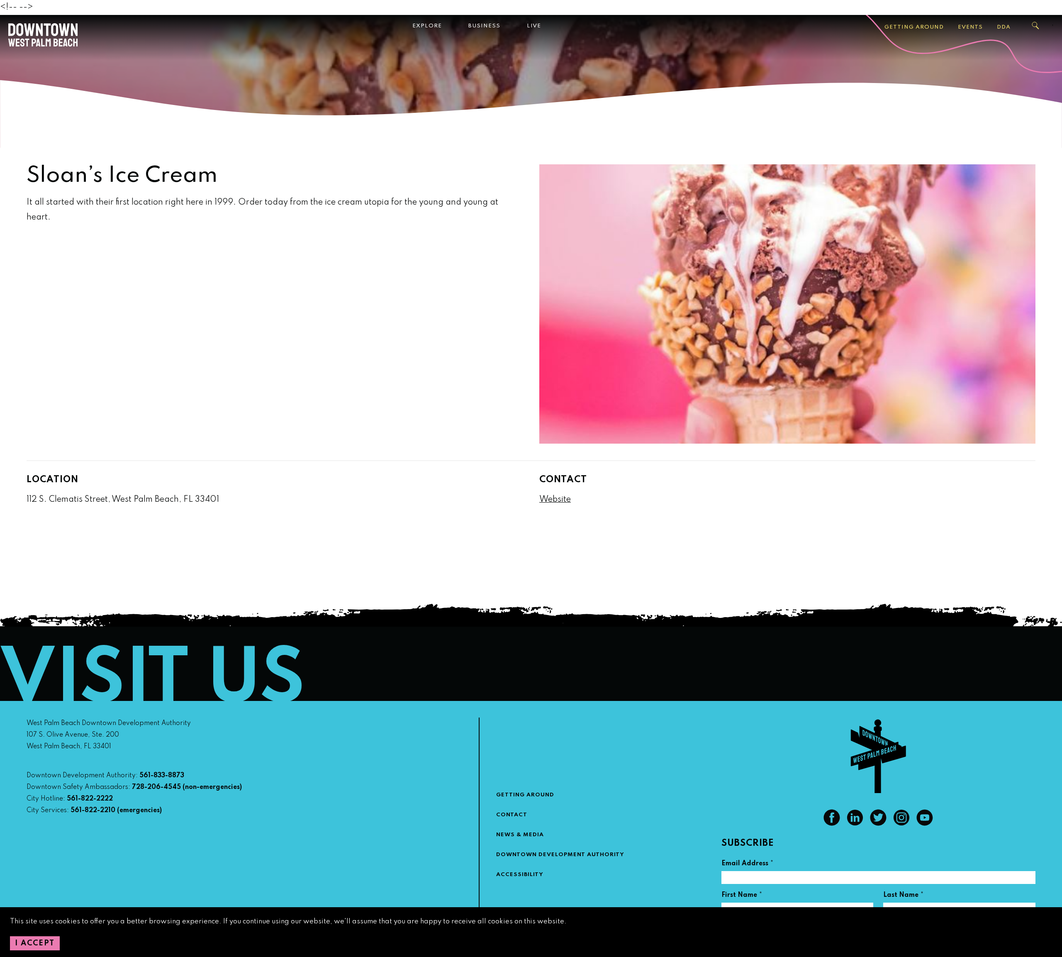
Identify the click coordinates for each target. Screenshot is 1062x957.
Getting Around (914, 27)
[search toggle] (1035, 25)
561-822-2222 (90, 799)
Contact (511, 815)
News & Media (520, 834)
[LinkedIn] (855, 824)
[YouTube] (924, 824)
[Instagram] (901, 824)
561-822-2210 (93, 810)
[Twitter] (878, 824)
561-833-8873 (161, 775)
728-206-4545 (156, 787)
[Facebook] (831, 824)
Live (534, 26)
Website (555, 500)
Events (970, 27)
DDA (1004, 27)
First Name (741, 896)
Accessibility (519, 874)
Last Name (903, 896)
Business (484, 26)
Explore (427, 26)
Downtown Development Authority (560, 854)
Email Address (747, 864)
